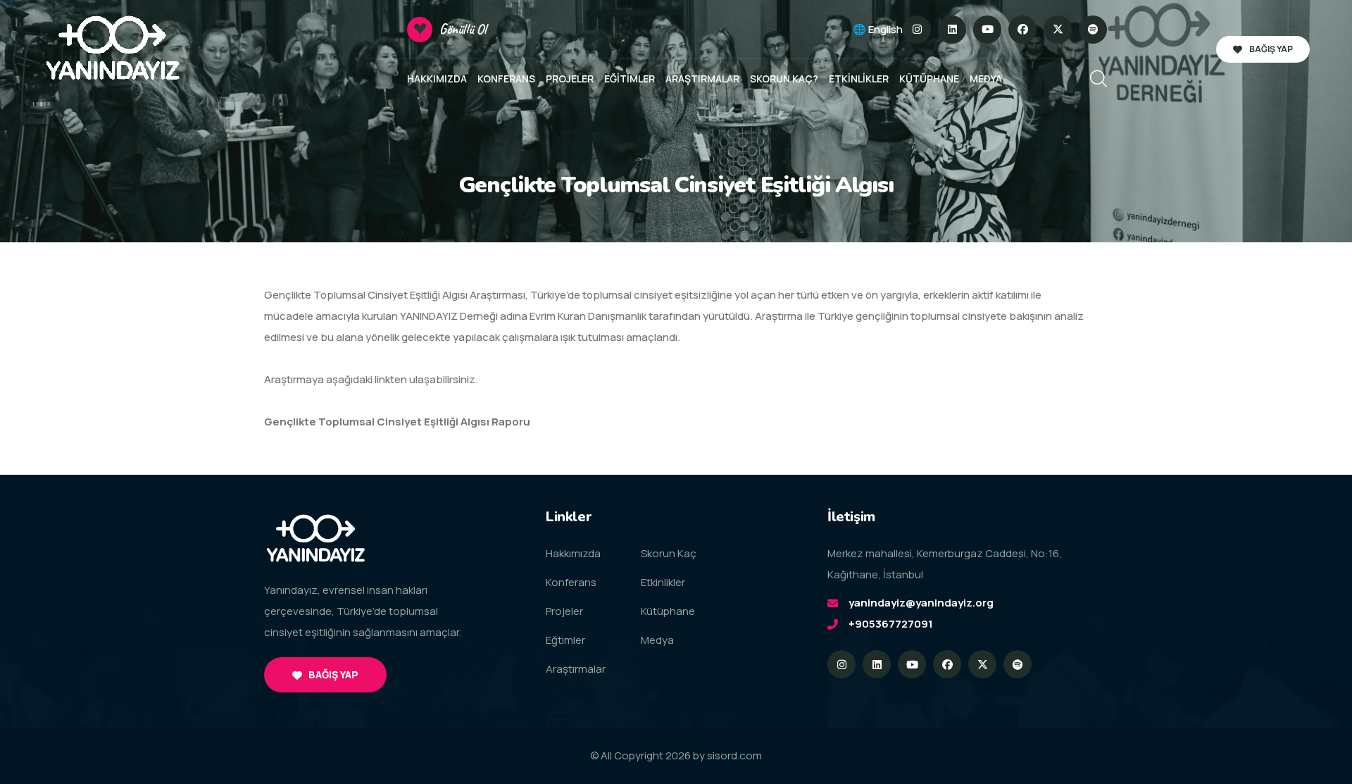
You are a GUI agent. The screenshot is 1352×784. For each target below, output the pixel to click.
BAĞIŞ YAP (1271, 49)
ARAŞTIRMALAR (702, 78)
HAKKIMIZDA (437, 78)
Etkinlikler (663, 582)
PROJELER (570, 78)
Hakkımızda (573, 553)
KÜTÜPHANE (929, 78)
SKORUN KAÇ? (784, 78)
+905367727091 (891, 623)
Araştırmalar (576, 668)
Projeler (564, 611)
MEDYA (986, 78)
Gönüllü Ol (463, 29)
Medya (657, 640)
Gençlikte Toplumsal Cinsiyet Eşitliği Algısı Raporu (397, 421)
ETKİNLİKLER (859, 78)
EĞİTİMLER (629, 78)
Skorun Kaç (668, 553)
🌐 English (878, 29)
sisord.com (734, 755)
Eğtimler (565, 640)
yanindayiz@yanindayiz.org (921, 602)
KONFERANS (506, 78)
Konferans (571, 582)
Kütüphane (668, 611)
